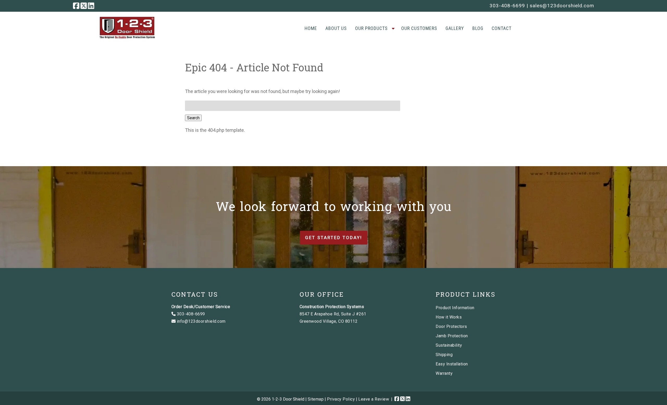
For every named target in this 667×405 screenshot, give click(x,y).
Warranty (444, 373)
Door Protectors (451, 326)
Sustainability (449, 345)
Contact (501, 28)
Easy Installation (452, 364)
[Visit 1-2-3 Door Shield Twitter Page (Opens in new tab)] (84, 5)
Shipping (444, 354)
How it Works (449, 317)
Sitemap (316, 399)
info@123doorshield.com (201, 321)
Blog (477, 28)
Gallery (455, 28)
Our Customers (419, 28)
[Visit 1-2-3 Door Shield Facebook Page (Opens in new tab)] (76, 5)
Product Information (455, 307)
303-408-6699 (507, 6)
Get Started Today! (333, 237)
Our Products (371, 28)
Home (311, 28)
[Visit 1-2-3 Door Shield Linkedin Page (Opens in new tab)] (91, 5)
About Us (336, 28)
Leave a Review (373, 399)
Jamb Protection (452, 335)
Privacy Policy (341, 399)
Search (193, 117)
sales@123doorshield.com (562, 6)
